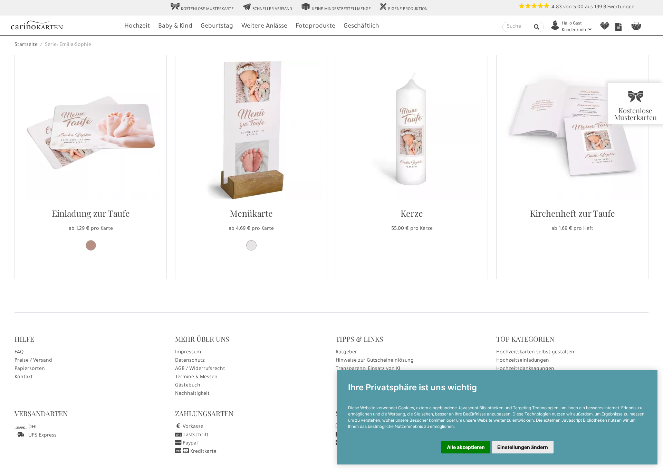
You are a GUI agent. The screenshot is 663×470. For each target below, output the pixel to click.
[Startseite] (63, 26)
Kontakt (24, 377)
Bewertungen (619, 7)
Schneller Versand (267, 7)
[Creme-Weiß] (251, 245)
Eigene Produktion (403, 7)
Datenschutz (190, 361)
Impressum (188, 352)
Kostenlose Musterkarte (202, 7)
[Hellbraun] (91, 245)
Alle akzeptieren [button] (466, 447)
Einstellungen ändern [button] (522, 447)
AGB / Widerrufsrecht (200, 369)
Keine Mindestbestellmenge (335, 7)
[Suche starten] (537, 27)
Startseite (26, 45)
